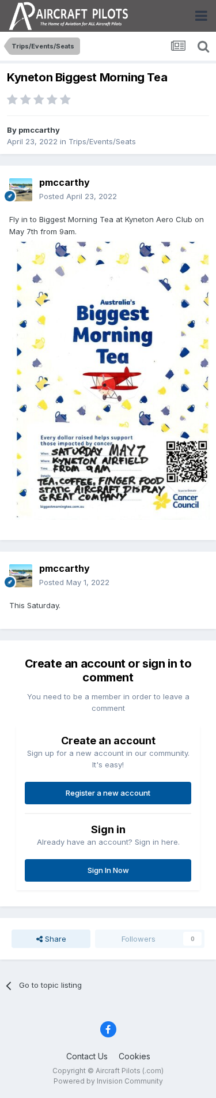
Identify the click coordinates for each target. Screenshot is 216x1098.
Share (54, 938)
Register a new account (108, 792)
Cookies (134, 1056)
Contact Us (87, 1056)
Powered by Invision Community (108, 1081)
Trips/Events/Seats (102, 141)
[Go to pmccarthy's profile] (20, 189)
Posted (78, 196)
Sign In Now (108, 870)
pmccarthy (39, 129)
